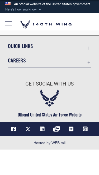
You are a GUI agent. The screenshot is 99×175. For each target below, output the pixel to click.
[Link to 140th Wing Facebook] (14, 129)
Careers (17, 60)
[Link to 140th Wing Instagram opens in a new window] (85, 129)
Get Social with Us (49, 84)
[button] (23, 9)
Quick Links (20, 46)
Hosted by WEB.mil (49, 143)
